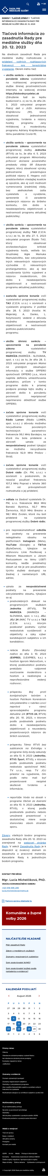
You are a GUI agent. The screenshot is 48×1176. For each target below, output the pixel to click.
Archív (11, 1153)
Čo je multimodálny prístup (12, 1106)
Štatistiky (5, 1112)
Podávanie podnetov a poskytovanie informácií (19, 1118)
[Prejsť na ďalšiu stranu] (39, 996)
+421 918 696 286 (10, 888)
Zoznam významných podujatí (13, 1078)
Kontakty (5, 1157)
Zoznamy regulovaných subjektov (14, 1081)
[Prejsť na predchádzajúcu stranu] (8, 996)
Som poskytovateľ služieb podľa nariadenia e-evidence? (21, 970)
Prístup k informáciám (29, 1153)
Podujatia (5, 1141)
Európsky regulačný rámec (12, 1061)
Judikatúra (6, 1064)
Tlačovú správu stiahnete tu (18, 901)
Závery (6, 835)
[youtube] (38, 4)
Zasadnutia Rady (30, 846)
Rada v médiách (8, 1136)
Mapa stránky (7, 1162)
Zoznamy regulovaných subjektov (22, 957)
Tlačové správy (8, 1133)
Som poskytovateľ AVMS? (18, 963)
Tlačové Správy (20, 18)
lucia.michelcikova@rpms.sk (15, 891)
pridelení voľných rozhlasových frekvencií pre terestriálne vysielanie (24, 65)
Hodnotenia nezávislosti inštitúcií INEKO (25, 1157)
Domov (5, 18)
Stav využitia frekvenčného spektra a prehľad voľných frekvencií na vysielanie (21, 1088)
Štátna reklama (19, 1162)
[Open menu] (44, 10)
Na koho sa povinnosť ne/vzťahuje (14, 1110)
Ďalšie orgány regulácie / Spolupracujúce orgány (19, 1159)
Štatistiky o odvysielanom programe (15, 1084)
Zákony (5, 1052)
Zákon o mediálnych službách (20, 951)
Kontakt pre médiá (9, 1144)
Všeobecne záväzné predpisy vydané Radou (18, 1055)
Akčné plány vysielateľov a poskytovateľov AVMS (20, 1115)
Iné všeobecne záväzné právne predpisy (16, 1058)
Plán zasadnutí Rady (15, 945)
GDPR (4, 1153)
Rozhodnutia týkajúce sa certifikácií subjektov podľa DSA (22, 1092)
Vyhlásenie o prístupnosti (36, 1162)
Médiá (17, 1153)
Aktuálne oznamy (8, 1139)
